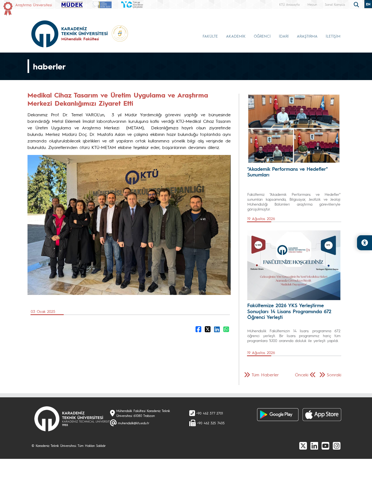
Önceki (301, 374)
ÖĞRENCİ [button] (262, 35)
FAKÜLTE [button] (210, 35)
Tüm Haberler (265, 374)
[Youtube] (325, 445)
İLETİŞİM (333, 35)
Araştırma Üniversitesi (33, 4)
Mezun (312, 4)
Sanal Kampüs (335, 4)
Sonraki (334, 374)
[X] (303, 445)
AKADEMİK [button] (236, 35)
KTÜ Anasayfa (289, 4)
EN (368, 4)
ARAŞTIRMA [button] (307, 35)
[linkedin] (314, 445)
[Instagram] (336, 445)
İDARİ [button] (284, 35)
